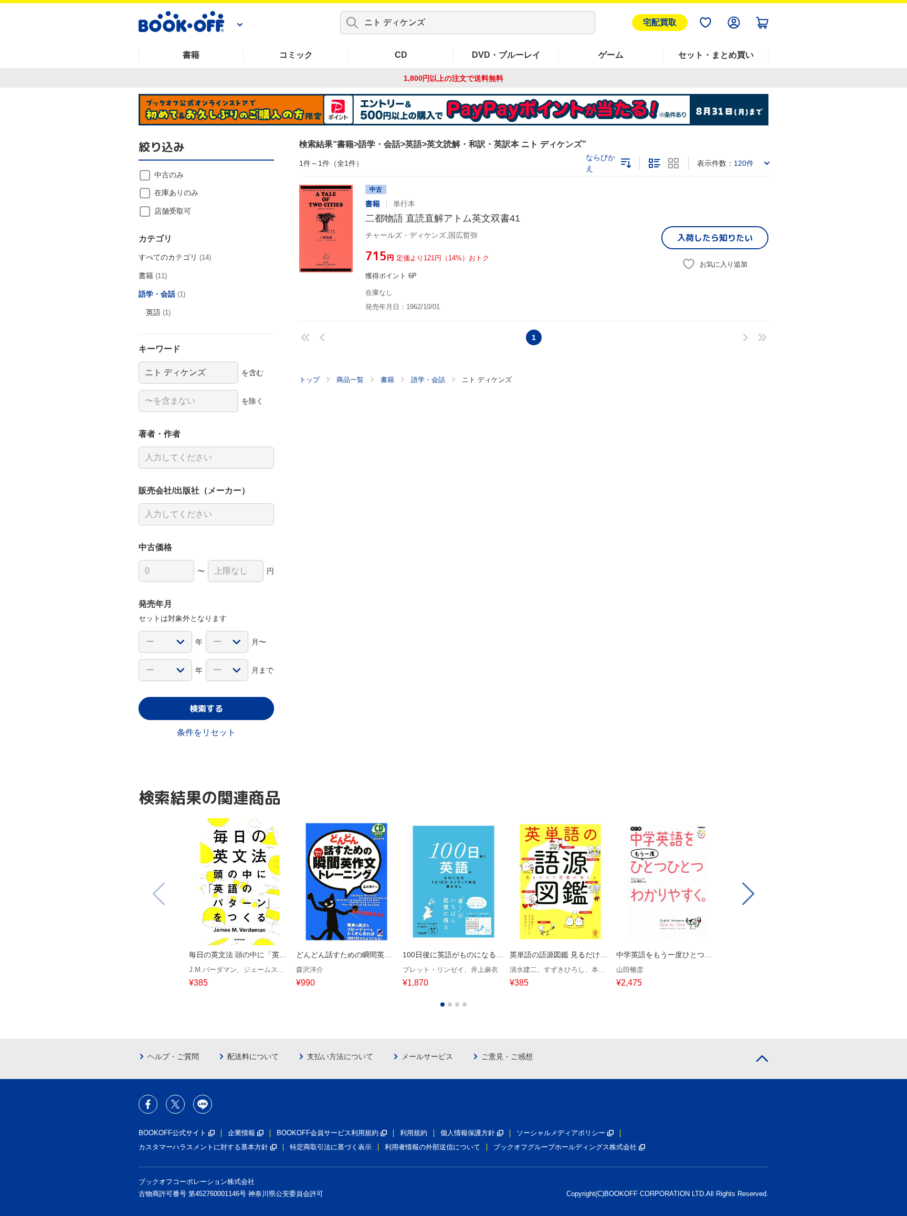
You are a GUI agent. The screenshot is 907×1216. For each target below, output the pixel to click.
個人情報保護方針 (467, 1133)
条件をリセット (206, 732)
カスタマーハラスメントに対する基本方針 (203, 1147)
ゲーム (611, 54)
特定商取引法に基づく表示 (331, 1147)
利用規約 (413, 1133)
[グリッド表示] (673, 163)
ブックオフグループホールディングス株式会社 (565, 1147)
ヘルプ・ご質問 (173, 1056)
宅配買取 (660, 22)
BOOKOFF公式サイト (172, 1133)
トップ (309, 380)
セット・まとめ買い (716, 54)
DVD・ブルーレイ (506, 54)
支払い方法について (340, 1056)
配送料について (253, 1056)
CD (401, 54)
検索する (206, 708)
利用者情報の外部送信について (432, 1147)
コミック (296, 54)
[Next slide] (747, 893)
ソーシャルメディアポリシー (560, 1133)
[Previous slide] (160, 893)
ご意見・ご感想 (507, 1056)
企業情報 (241, 1133)
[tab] (442, 1004)
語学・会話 (428, 380)
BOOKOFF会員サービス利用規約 (327, 1133)
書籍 (191, 54)
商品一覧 (350, 380)
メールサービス (427, 1056)
